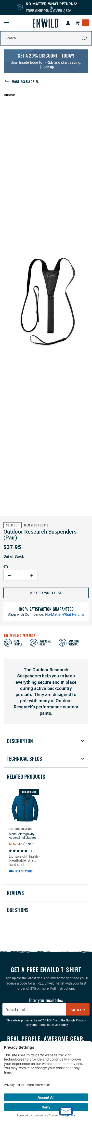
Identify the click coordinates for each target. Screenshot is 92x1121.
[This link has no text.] (68, 22)
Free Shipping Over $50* (49, 10)
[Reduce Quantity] (9, 575)
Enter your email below (46, 1000)
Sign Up (78, 1009)
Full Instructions (62, 988)
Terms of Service (49, 1025)
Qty (6, 566)
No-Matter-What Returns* (52, 3)
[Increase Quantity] (32, 575)
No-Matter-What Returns (65, 614)
